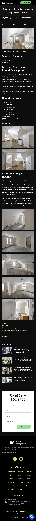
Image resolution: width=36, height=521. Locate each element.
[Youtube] (21, 459)
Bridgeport (11, 471)
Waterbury (29, 486)
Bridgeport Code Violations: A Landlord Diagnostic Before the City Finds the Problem (23, 369)
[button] (32, 2)
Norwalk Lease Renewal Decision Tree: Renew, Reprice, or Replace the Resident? (24, 359)
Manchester (20, 482)
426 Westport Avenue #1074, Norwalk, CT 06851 (16, 504)
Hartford (20, 471)
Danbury (11, 489)
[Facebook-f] (15, 459)
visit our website (21, 51)
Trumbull (11, 486)
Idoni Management (20, 511)
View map (5, 325)
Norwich (11, 482)
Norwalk (19, 489)
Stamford (29, 471)
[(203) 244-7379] (6, 499)
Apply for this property (9, 328)
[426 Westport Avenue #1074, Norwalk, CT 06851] (6, 504)
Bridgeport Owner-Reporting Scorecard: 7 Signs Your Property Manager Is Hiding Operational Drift (23, 350)
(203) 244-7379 (12, 499)
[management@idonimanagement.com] (6, 502)
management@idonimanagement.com (19, 501)
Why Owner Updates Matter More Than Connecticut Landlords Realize (23, 379)
